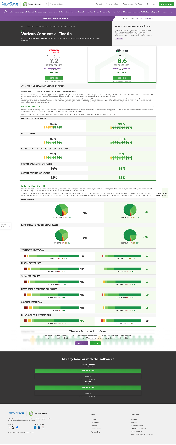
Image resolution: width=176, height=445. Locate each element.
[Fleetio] (122, 51)
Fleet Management (42, 26)
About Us (117, 4)
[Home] (32, 4)
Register (82, 343)
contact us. (136, 12)
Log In (95, 343)
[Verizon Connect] (54, 51)
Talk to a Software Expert (144, 18)
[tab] (88, 91)
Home (23, 26)
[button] (88, 91)
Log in (93, 419)
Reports (94, 426)
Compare (109, 4)
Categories (99, 4)
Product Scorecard (54, 68)
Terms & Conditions (138, 428)
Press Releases (137, 425)
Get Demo (54, 78)
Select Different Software (55, 18)
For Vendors (139, 4)
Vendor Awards (128, 4)
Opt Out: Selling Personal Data (142, 434)
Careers (134, 422)
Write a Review (166, 4)
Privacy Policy (136, 431)
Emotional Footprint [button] (35, 186)
